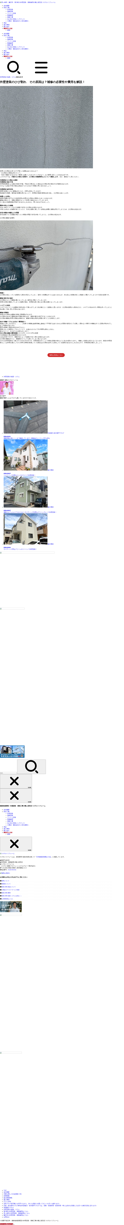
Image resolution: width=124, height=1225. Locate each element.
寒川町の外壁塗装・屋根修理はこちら (16, 1211)
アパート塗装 (11, 13)
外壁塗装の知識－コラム (8, 77)
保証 (5, 23)
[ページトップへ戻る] (14, 1224)
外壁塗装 (10, 9)
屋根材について (6, 884)
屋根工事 (10, 17)
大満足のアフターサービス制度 (10, 890)
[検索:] (8, 773)
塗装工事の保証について (9, 887)
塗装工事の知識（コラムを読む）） (12, 896)
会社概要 (6, 5)
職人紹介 (6, 26)
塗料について (5, 881)
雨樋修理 (10, 15)
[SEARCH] (14, 74)
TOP (5, 1190)
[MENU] (41, 74)
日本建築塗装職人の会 (43, 857)
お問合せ (6, 1217)
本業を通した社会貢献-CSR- (13, 1194)
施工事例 (6, 25)
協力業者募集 (8, 1198)
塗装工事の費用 (6, 893)
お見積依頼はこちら (7, 899)
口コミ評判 (7, 1201)
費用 (8, 30)
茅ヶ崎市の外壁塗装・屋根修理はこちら (17, 1213)
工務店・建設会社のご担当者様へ (18, 21)
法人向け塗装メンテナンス (16, 19)
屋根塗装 (10, 11)
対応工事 (6, 7)
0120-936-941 (12, 870)
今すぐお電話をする (6, 1224)
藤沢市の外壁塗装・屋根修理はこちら (16, 1215)
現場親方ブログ (9, 1207)
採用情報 (6, 1196)
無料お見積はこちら (56, 355)
